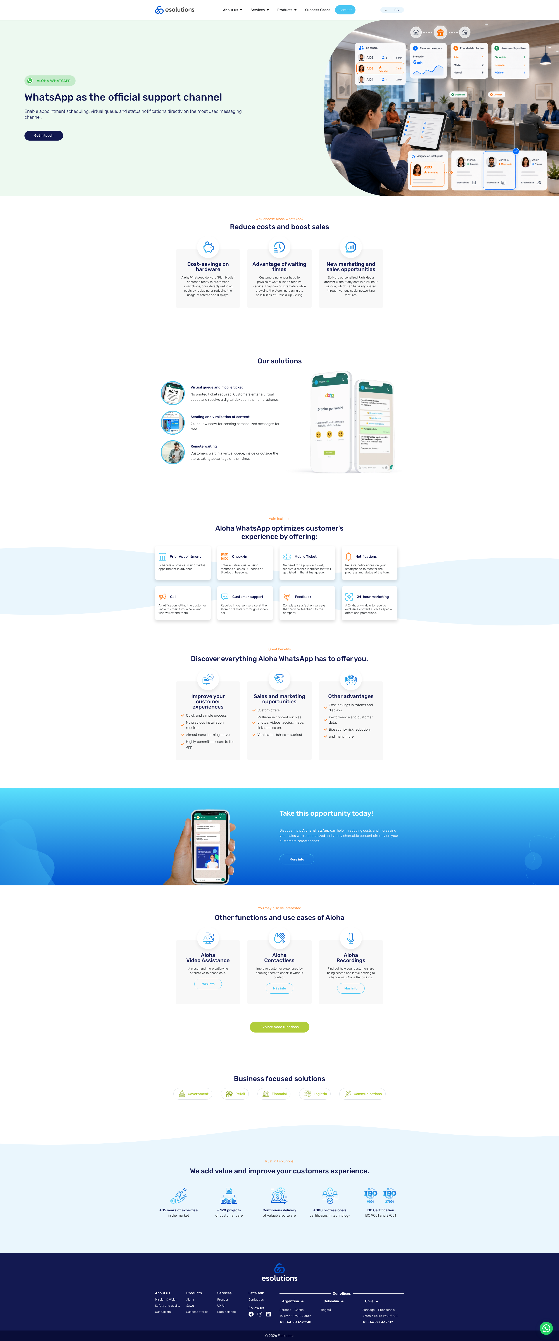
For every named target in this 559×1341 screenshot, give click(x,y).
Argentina (289, 1301)
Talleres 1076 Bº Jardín (295, 1316)
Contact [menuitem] (345, 10)
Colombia (330, 1301)
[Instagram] (259, 1314)
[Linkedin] (268, 1314)
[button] (241, 9)
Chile (367, 1301)
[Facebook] (251, 1314)
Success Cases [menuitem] (318, 10)
